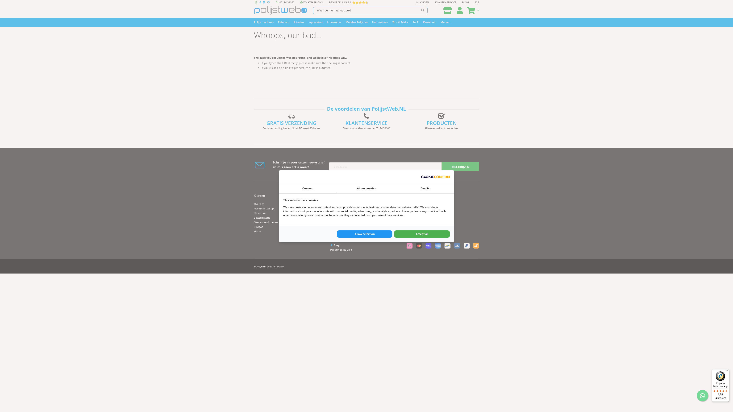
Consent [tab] (307, 188)
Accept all (422, 234)
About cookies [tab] (366, 188)
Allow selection (365, 234)
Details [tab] (425, 188)
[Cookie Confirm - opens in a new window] (435, 177)
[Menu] (727, 371)
